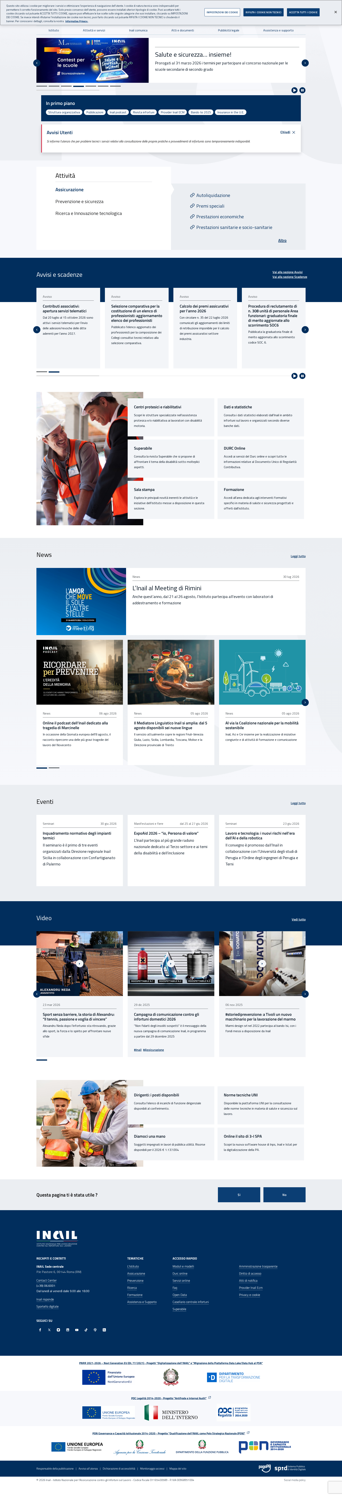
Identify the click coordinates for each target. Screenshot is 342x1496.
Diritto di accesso (250, 1273)
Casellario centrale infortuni (191, 1301)
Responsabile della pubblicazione (55, 1468)
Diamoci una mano (149, 1136)
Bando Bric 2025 (177, 50)
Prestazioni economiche (220, 216)
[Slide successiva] (305, 63)
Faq (175, 1287)
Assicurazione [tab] (69, 189)
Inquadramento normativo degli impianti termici (77, 835)
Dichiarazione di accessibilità (119, 1468)
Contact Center (46, 1280)
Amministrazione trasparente (258, 1266)
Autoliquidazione (213, 195)
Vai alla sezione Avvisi (288, 272)
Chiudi (285, 132)
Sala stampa (144, 489)
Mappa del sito (177, 1468)
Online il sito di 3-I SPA (243, 1136)
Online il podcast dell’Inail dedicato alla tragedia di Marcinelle (75, 725)
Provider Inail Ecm (251, 1287)
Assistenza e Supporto (142, 1301)
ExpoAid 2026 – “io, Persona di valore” (166, 833)
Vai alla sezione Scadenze (290, 276)
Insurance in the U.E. (230, 112)
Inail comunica (138, 30)
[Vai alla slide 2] (54, 86)
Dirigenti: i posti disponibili (156, 1095)
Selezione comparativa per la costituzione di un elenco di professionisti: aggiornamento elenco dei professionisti (68, 313)
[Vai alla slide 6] (103, 86)
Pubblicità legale (228, 30)
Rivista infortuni (143, 112)
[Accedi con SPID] (290, 1469)
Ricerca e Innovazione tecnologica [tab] (88, 213)
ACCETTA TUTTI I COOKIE (303, 12)
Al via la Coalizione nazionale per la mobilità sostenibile (261, 725)
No (284, 1194)
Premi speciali (210, 205)
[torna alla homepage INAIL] (57, 1238)
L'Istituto (133, 1266)
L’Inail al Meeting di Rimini (166, 588)
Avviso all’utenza (88, 1468)
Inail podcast (118, 112)
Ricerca (132, 1287)
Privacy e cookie (249, 1294)
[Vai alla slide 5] (91, 86)
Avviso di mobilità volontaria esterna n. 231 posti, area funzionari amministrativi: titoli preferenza (272, 313)
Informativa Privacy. (76, 21)
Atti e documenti (182, 30)
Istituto (53, 30)
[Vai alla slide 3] (66, 86)
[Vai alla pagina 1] (41, 371)
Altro (282, 240)
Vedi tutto (299, 919)
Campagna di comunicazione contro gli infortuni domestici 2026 (75, 1016)
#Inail (46, 1049)
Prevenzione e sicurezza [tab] (79, 201)
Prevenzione (135, 1280)
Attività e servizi (94, 30)
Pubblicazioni (94, 112)
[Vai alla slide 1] (41, 86)
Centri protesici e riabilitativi (157, 407)
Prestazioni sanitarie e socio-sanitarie (234, 227)
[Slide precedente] (36, 63)
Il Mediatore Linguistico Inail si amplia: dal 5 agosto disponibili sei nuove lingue (170, 725)
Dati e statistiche (238, 407)
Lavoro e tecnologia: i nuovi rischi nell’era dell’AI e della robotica (260, 835)
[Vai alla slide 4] (78, 86)
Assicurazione (136, 1273)
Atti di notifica (248, 1280)
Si (239, 1194)
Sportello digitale (47, 1306)
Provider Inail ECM (172, 112)
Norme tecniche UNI (241, 1095)
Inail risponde (45, 1299)
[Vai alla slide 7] (115, 86)
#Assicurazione (62, 1049)
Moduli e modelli (183, 1266)
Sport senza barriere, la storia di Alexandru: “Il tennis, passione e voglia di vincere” (261, 1016)
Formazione (234, 489)
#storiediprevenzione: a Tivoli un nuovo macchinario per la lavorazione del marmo (169, 1016)
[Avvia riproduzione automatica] (294, 90)
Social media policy (295, 1480)
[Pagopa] (265, 1468)
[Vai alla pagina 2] (54, 372)
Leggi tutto (298, 556)
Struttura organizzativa (64, 112)
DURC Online (234, 448)
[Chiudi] (335, 12)
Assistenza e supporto (278, 30)
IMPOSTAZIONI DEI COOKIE (222, 12)
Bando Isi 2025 (201, 112)
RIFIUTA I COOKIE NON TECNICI (263, 12)
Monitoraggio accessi (152, 1468)
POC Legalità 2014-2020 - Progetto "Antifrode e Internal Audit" (169, 1398)
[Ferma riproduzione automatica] (302, 90)
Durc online (180, 1273)
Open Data (180, 1294)
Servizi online (181, 1280)
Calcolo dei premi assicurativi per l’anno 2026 (135, 308)
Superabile (143, 448)
